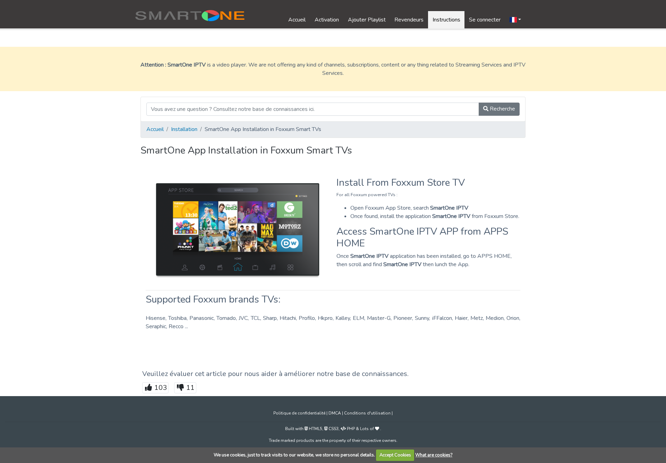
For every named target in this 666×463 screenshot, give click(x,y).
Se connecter (485, 20)
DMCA (335, 413)
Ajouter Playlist (367, 20)
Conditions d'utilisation (368, 413)
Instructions (446, 20)
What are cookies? (433, 455)
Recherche (501, 108)
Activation (327, 20)
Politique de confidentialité (299, 413)
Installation (184, 129)
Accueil (297, 20)
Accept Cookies (395, 455)
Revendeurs (409, 20)
